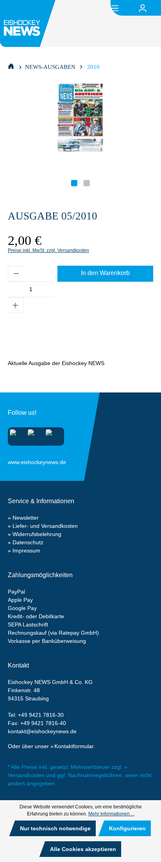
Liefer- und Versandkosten (45, 526)
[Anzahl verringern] (16, 273)
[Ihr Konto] (143, 8)
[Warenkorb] (156, 8)
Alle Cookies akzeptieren (83, 849)
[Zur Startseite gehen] (29, 23)
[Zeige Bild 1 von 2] (74, 183)
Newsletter (26, 518)
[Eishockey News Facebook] (33, 435)
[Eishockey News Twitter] (51, 435)
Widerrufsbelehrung (37, 534)
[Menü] (115, 7)
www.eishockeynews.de (17, 460)
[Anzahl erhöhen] (15, 305)
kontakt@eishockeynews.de (42, 731)
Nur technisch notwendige (55, 828)
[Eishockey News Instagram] (15, 435)
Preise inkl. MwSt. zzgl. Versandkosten (48, 250)
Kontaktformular (73, 746)
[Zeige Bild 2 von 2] (87, 183)
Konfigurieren (127, 828)
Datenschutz (28, 542)
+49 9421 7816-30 (41, 715)
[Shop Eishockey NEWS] (11, 66)
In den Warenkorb (105, 273)
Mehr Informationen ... (111, 814)
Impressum (26, 550)
